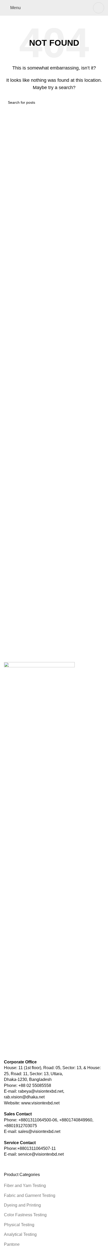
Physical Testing (19, 1225)
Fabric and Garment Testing (29, 1195)
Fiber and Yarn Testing (25, 1185)
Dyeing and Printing (22, 1205)
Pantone (12, 1244)
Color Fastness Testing (25, 1215)
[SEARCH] (98, 102)
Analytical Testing (20, 1234)
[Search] (98, 8)
